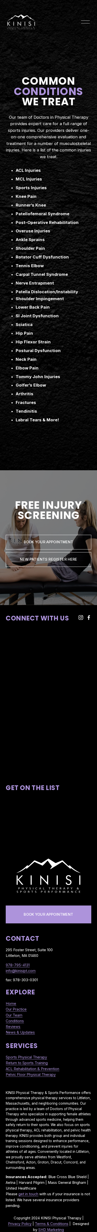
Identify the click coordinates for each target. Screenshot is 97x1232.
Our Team (14, 1015)
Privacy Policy (20, 1224)
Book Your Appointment (48, 542)
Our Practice (16, 1009)
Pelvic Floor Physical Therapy (31, 1074)
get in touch (28, 1194)
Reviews (13, 1026)
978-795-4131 (18, 965)
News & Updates (20, 1032)
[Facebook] (88, 617)
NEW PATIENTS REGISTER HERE (48, 559)
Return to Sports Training (27, 1063)
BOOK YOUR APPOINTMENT (48, 914)
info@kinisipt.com (21, 971)
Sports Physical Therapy (26, 1057)
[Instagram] (80, 617)
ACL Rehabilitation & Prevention (32, 1069)
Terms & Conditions (51, 1224)
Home (11, 1003)
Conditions (15, 1021)
